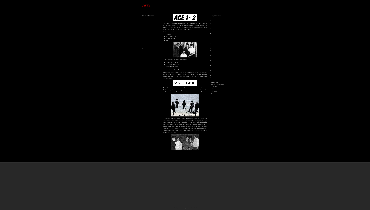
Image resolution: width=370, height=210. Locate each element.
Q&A (212, 93)
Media (195, 208)
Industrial (213, 89)
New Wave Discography (217, 84)
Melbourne (214, 91)
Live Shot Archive (215, 87)
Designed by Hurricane (188, 208)
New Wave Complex (148, 15)
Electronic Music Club (216, 82)
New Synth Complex (215, 15)
